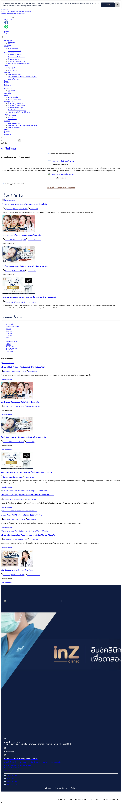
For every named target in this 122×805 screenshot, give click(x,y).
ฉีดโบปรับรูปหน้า (11, 341)
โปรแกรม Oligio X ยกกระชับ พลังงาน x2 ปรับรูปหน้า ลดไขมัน (25, 204)
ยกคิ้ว (8, 338)
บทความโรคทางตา (14, 79)
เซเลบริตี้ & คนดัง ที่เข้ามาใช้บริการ (19, 63)
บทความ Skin (34, 209)
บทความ (7, 72)
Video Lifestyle (12, 70)
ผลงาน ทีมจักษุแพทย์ (14, 51)
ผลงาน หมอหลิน (13, 48)
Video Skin (11, 69)
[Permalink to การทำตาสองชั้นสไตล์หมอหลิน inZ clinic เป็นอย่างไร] (17, 398)
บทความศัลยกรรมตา (14, 74)
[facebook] (6, 24)
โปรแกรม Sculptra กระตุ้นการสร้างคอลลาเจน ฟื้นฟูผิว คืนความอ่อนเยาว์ (27, 495)
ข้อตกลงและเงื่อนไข (42, 796)
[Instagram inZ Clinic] (10, 781)
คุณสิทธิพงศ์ (4, 143)
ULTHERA (9, 351)
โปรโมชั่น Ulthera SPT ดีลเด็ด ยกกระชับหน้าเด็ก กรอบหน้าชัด (25, 266)
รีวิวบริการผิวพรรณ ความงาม (17, 61)
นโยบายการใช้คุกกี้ (25, 796)
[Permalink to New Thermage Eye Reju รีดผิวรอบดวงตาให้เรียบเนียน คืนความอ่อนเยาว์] (17, 468)
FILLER (8, 343)
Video (6, 65)
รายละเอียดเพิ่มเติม (7, 379)
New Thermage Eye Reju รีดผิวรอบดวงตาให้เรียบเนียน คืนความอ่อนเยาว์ (29, 297)
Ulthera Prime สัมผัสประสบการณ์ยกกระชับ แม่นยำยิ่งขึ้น (21, 515)
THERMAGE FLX (11, 348)
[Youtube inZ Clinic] (10, 784)
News (6, 81)
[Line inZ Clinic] (9, 778)
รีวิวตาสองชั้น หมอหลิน (15, 54)
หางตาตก (9, 335)
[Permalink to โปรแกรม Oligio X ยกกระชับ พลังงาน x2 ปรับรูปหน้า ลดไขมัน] (7, 363)
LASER (8, 345)
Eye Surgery (11, 42)
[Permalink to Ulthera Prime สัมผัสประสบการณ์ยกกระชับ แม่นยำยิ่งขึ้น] (19, 511)
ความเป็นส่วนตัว (10, 796)
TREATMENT (10, 350)
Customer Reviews (9, 53)
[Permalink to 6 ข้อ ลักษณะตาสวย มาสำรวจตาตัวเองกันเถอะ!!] (17, 566)
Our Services (8, 40)
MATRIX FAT (10, 346)
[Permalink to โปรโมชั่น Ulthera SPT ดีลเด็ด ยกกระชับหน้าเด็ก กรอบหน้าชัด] (17, 433)
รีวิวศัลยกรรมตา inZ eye (15, 59)
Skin (9, 43)
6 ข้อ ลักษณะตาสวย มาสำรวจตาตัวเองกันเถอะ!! (18, 570)
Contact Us (7, 85)
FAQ (5, 84)
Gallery (6, 46)
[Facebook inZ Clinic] (10, 775)
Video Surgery (12, 67)
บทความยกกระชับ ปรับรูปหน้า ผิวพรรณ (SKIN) (22, 77)
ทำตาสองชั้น (10, 324)
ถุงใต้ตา (8, 329)
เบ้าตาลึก (9, 333)
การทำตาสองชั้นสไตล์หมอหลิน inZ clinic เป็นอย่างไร (22, 235)
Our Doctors (7, 45)
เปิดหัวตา (9, 331)
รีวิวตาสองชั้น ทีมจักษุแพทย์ (16, 57)
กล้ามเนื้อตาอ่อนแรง (12, 326)
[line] (6, 28)
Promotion (7, 82)
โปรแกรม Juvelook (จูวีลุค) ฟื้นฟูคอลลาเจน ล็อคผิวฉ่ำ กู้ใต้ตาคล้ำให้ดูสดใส (28, 535)
